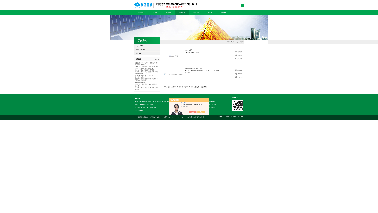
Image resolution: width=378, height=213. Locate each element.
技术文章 (196, 13)
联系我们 (223, 13)
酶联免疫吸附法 (140, 82)
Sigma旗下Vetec (140, 49)
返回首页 (219, 117)
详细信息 (240, 55)
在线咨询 (240, 52)
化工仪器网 (196, 117)
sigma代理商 (239, 42)
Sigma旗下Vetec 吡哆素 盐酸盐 (193, 68)
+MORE (157, 59)
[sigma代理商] (173, 56)
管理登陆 (240, 117)
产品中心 (233, 42)
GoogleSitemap (183, 117)
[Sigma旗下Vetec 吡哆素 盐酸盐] (173, 74)
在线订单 (210, 13)
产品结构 (240, 59)
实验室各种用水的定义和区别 (144, 75)
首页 (228, 42)
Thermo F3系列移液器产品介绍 (144, 70)
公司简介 (155, 13)
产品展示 (182, 13)
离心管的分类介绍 (140, 77)
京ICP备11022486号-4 (174, 117)
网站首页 (141, 13)
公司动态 (168, 13)
